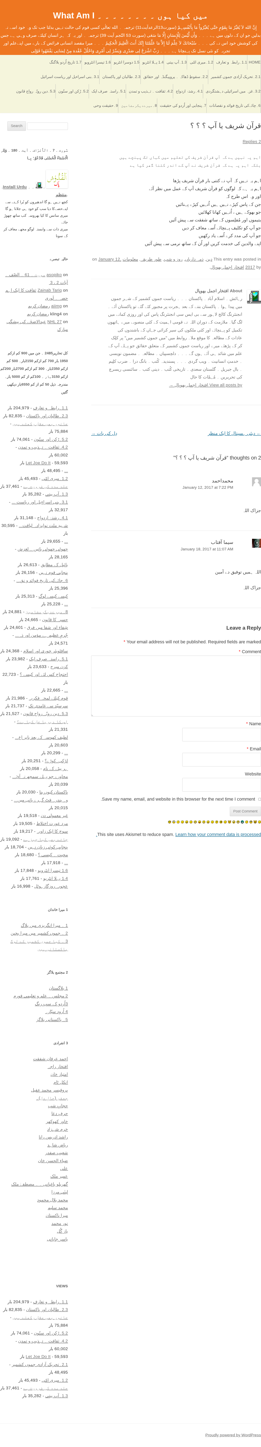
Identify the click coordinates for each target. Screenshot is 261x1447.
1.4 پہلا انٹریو (153, 62)
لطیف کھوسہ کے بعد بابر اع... (41, 737)
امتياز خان (59, 1074)
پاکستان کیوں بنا (53, 792)
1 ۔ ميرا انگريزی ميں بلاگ (44, 925)
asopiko (54, 274)
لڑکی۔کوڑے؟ (56, 760)
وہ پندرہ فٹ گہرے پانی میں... (41, 800)
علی (64, 1168)
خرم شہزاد (57, 1129)
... (66, 470)
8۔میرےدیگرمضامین (139, 105)
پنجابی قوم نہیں (53, 572)
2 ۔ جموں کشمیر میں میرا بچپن (39, 933)
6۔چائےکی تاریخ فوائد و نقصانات (235, 105)
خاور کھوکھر (57, 1121)
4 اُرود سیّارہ (56, 1011)
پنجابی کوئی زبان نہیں (48, 847)
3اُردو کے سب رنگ (51, 1003)
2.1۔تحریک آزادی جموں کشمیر (236, 77)
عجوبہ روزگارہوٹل (51, 886)
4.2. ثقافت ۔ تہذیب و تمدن (151, 91)
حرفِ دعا (59, 1113)
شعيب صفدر (56, 1152)
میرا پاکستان (57, 1215)
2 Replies (252, 141)
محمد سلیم (58, 1207)
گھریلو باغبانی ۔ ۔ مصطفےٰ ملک (39, 1184)
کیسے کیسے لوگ (53, 596)
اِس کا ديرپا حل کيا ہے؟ (42, 721)
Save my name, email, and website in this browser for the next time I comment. (178, 799)
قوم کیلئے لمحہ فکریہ (48, 698)
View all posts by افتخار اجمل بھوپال (205, 385)
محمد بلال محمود (52, 1199)
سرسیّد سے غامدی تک (48, 705)
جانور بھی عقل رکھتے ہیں (40, 423)
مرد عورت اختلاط (52, 823)
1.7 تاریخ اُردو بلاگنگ (65, 62)
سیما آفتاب (222, 542)
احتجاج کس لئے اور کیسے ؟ (44, 674)
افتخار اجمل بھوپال (227, 267)
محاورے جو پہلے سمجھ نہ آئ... (40, 776)
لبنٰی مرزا (59, 1191)
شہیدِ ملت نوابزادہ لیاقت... (43, 525)
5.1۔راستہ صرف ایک (109, 91)
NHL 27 (54, 321)
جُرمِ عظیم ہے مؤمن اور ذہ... (41, 635)
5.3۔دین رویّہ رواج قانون (35, 91)
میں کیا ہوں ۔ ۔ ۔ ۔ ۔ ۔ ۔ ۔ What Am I (130, 15)
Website (253, 773)
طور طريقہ (150, 259)
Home (255, 62)
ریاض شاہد (57, 1144)
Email (254, 748)
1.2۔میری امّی (201, 62)
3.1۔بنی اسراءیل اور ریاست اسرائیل (70, 77)
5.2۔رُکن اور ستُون (73, 91)
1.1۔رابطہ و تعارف (231, 62)
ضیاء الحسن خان (53, 1160)
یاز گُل (62, 1231)
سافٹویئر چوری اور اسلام (45, 650)
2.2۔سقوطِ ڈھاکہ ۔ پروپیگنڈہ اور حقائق (175, 77)
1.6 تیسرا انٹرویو (97, 62)
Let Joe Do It (38, 462)
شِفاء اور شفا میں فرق (47, 627)
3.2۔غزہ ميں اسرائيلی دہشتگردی (233, 91)
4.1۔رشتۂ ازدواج (189, 91)
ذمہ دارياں (194, 259)
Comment (250, 651)
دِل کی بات (104, 433)
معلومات (130, 259)
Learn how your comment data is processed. (178, 834)
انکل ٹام (60, 1082)
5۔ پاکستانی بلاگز (52, 1019)
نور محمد (59, 1223)
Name (253, 723)
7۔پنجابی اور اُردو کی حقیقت (183, 105)
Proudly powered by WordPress (233, 1435)
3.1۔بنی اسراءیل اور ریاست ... (40, 502)
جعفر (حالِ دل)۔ (52, 1098)
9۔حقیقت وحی (105, 105)
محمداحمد (222, 480)
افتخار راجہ (58, 1066)
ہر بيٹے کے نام (55, 768)
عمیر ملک (59, 1176)
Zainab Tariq (50, 290)
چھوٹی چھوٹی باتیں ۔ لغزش (43, 549)
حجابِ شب (58, 1105)
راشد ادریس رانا (53, 1137)
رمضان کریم (39, 305)
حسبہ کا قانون (55, 619)
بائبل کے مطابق (54, 564)
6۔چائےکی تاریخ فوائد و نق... (42, 580)
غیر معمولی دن (54, 815)
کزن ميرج (59, 666)
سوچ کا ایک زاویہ (52, 831)
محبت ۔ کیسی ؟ (53, 854)
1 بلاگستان (58, 988)
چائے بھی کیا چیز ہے (45, 839)
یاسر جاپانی (57, 1239)
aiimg (56, 305)
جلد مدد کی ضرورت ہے (45, 486)
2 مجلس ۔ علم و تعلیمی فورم (40, 995)
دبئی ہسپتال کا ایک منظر (234, 433)
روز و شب (173, 259)
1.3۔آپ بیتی (177, 62)
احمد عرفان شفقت (50, 1058)
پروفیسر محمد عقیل (49, 1090)
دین (209, 259)
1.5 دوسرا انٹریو (126, 62)
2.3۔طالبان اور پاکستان (121, 77)
